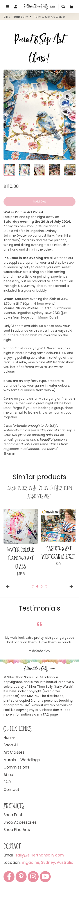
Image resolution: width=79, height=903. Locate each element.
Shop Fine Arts (17, 848)
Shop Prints (14, 833)
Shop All (11, 763)
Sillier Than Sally (16, 17)
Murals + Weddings (22, 778)
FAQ (7, 800)
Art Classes (14, 771)
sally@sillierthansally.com (39, 873)
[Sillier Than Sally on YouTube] (45, 895)
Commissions (16, 785)
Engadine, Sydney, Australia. (48, 881)
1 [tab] (33, 586)
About (9, 793)
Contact (11, 808)
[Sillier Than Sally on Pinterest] (21, 895)
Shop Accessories (20, 841)
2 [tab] (37, 586)
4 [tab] (46, 586)
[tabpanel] (21, 543)
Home (9, 756)
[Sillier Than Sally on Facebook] (9, 895)
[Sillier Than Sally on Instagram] (33, 895)
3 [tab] (42, 586)
